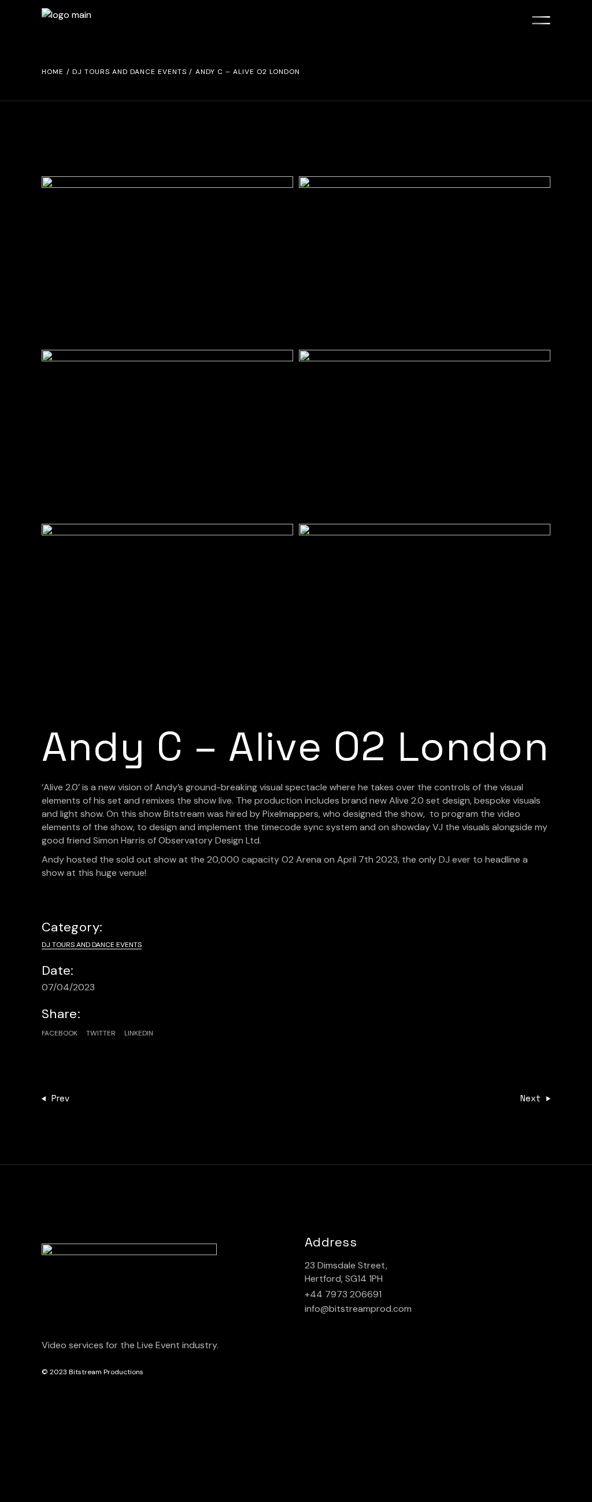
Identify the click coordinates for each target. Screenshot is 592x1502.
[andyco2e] (424, 607)
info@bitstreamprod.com (358, 1309)
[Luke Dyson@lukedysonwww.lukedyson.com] (167, 260)
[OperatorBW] (424, 433)
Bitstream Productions (106, 1372)
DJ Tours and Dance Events (92, 944)
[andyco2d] (167, 607)
